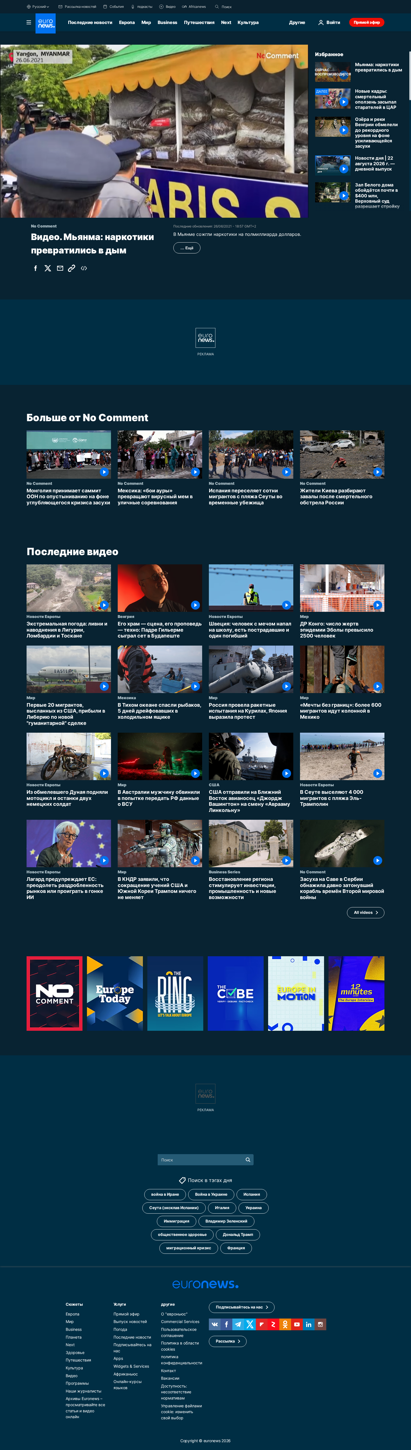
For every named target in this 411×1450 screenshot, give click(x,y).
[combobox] (245, 6)
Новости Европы (43, 616)
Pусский (39, 6)
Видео (71, 1375)
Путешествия (199, 22)
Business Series (224, 872)
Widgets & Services (131, 1366)
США (214, 784)
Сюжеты (74, 1304)
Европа (127, 22)
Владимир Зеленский (226, 1221)
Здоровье (75, 1352)
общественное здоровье (182, 1234)
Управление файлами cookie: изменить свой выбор (181, 1411)
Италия (222, 1207)
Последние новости (90, 22)
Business (167, 22)
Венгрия (126, 616)
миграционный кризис (188, 1247)
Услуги (120, 1304)
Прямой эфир (367, 22)
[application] (154, 131)
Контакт (168, 1370)
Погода (120, 1329)
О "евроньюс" (174, 1314)
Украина (253, 1207)
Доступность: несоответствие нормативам (176, 1391)
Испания (252, 1194)
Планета (74, 1336)
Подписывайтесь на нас (239, 1307)
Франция (236, 1247)
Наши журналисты (83, 1390)
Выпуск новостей (130, 1321)
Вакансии (170, 1378)
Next (226, 22)
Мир (146, 22)
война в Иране (165, 1194)
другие (167, 1304)
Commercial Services (180, 1321)
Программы (77, 1383)
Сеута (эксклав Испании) (174, 1207)
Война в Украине (211, 1194)
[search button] (216, 6)
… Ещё (186, 248)
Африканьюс (126, 1373)
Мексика (127, 697)
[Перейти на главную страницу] (46, 23)
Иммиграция (176, 1221)
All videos (363, 912)
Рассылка (225, 1341)
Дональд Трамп (238, 1234)
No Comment (39, 483)
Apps (118, 1358)
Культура (248, 22)
